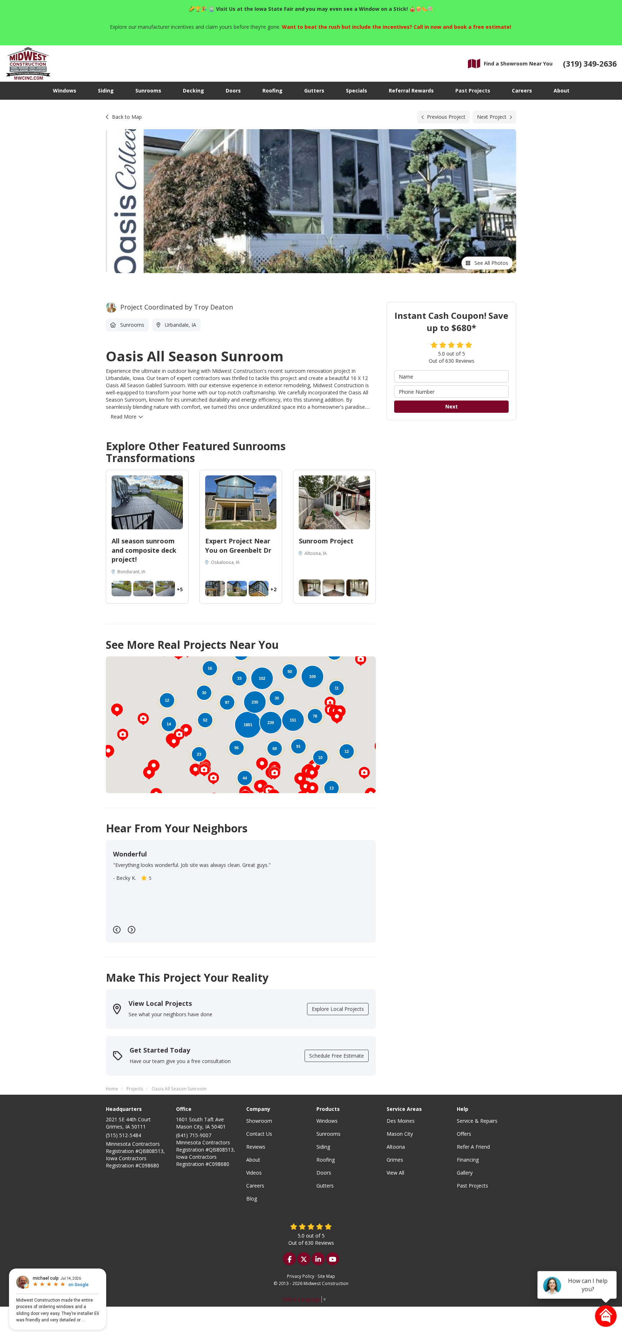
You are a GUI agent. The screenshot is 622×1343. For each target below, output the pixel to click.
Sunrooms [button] (148, 90)
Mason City (400, 1133)
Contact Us (259, 1133)
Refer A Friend (473, 1146)
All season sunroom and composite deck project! (144, 550)
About (253, 1159)
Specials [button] (356, 90)
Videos (254, 1172)
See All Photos (490, 262)
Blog (251, 1198)
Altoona (396, 1146)
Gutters (325, 1185)
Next (451, 406)
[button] (108, 751)
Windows (327, 1120)
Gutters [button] (314, 90)
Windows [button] (64, 90)
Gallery (465, 1172)
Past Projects (472, 1185)
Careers (255, 1185)
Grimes (395, 1159)
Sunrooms (328, 1133)
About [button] (561, 90)
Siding (323, 1146)
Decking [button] (193, 90)
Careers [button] (522, 90)
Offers (464, 1133)
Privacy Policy (300, 1276)
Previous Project (446, 116)
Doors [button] (233, 90)
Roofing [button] (272, 90)
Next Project (491, 116)
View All (395, 1172)
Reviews (255, 1146)
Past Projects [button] (472, 90)
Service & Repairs (477, 1120)
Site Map (326, 1276)
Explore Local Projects (338, 1008)
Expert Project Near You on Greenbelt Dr (238, 546)
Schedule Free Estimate (336, 1055)
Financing (468, 1159)
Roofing (325, 1159)
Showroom (259, 1120)
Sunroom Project (326, 541)
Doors (323, 1172)
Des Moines (401, 1120)
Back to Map (127, 116)
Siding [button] (106, 90)
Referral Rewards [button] (411, 90)
